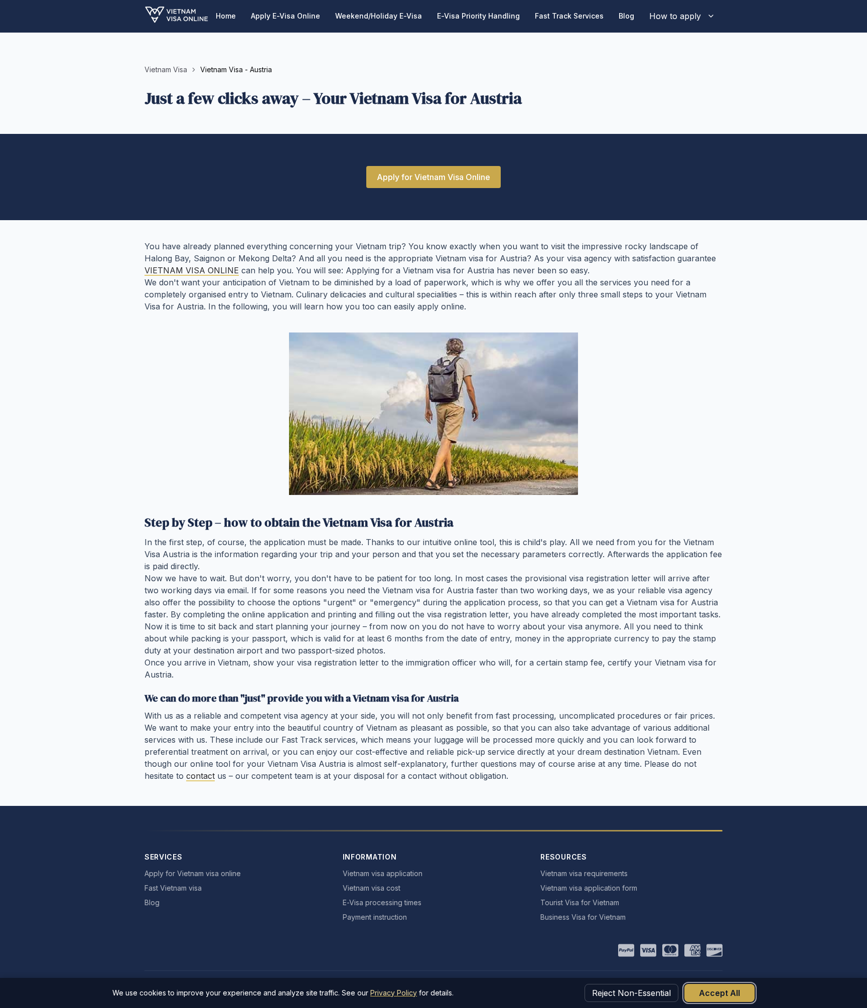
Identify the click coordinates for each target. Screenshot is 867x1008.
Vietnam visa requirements (584, 873)
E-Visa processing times (382, 902)
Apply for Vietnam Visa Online (433, 177)
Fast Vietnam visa (173, 888)
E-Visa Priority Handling (478, 16)
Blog (626, 16)
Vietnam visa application (382, 873)
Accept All (719, 993)
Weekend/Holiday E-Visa (378, 16)
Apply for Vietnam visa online (192, 873)
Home (226, 16)
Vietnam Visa (165, 69)
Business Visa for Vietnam (583, 917)
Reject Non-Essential (631, 993)
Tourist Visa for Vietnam (579, 902)
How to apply (675, 16)
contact (200, 776)
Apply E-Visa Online (285, 16)
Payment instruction (375, 917)
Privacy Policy (393, 992)
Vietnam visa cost (371, 888)
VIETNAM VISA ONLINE (191, 270)
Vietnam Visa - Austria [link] (236, 69)
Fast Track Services (569, 16)
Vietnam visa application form (588, 888)
